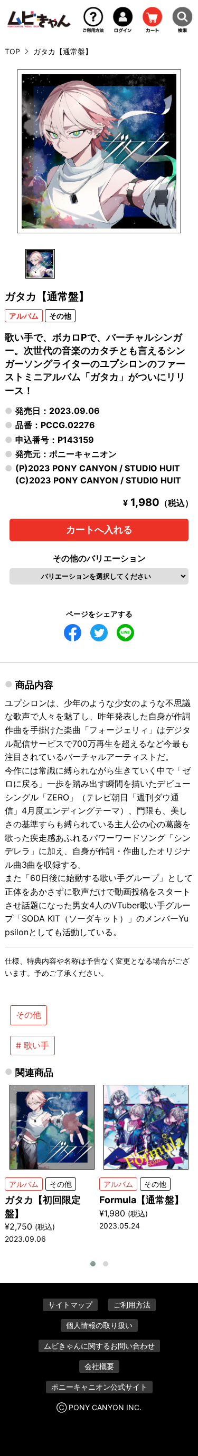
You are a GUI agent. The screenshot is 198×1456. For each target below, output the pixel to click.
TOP (12, 51)
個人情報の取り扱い (99, 1325)
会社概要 (99, 1366)
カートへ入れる (99, 529)
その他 (28, 1014)
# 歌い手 (32, 1045)
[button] (93, 1264)
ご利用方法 (132, 1304)
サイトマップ (70, 1304)
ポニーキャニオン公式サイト (99, 1386)
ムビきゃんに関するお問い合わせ (99, 1345)
